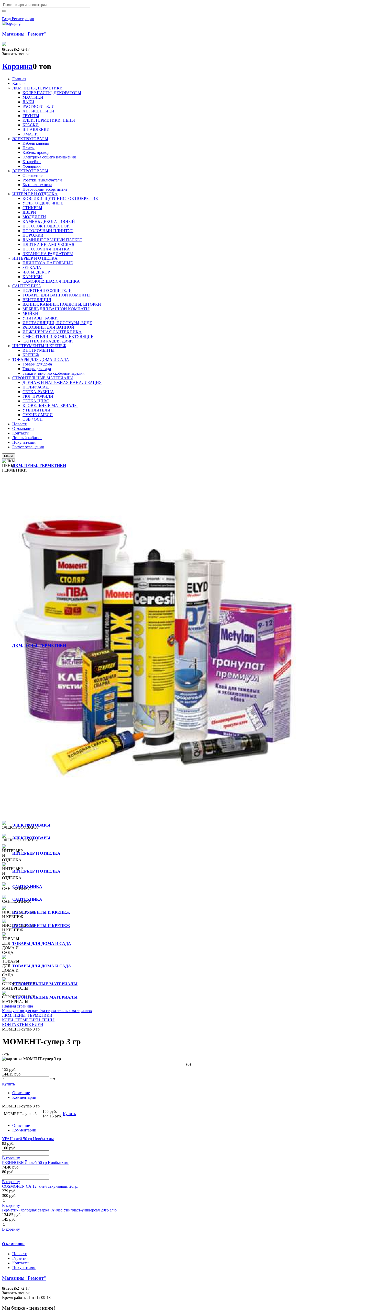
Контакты (20, 1263)
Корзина (17, 66)
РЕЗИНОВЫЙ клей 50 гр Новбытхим (35, 1162)
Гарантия (20, 1258)
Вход (7, 19)
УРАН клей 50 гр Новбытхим (28, 1139)
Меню (8, 456)
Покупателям (24, 1267)
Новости (19, 1254)
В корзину (11, 1158)
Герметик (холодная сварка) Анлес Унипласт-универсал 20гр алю (59, 1210)
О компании (13, 1244)
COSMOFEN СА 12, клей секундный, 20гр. (40, 1186)
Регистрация (23, 19)
